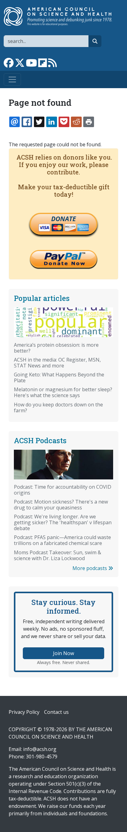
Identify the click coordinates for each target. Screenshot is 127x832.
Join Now (63, 653)
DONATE (63, 218)
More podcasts (90, 568)
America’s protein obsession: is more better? (56, 347)
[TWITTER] (39, 122)
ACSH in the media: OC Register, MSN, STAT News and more (57, 362)
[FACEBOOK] (27, 122)
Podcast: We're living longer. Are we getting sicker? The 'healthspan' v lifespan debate (63, 522)
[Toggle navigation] (12, 79)
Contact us (56, 712)
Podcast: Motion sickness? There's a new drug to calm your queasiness (61, 504)
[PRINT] (88, 122)
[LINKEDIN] (51, 122)
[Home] (61, 16)
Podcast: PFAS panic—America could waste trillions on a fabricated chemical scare (62, 540)
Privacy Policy (24, 712)
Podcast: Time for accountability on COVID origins (62, 489)
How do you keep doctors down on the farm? (58, 407)
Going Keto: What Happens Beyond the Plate (59, 377)
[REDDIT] (76, 122)
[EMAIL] (14, 122)
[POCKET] (64, 122)
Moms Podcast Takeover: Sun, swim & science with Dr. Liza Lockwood (57, 555)
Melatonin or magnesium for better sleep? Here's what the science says (63, 392)
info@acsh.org (39, 749)
